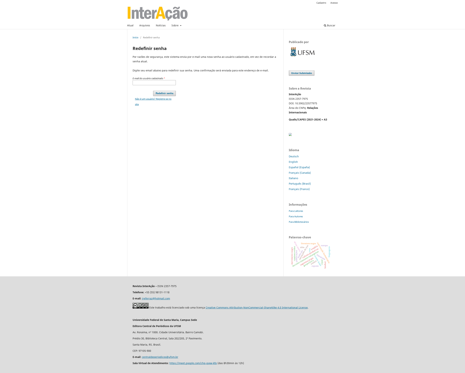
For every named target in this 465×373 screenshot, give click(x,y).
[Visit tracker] (290, 135)
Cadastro (321, 2)
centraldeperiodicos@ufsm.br (160, 357)
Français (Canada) (300, 172)
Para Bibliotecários (299, 221)
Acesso (334, 2)
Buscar (330, 25)
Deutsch (294, 156)
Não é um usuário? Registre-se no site (153, 101)
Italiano (293, 178)
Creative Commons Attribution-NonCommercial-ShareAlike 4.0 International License (257, 307)
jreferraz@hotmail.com (156, 298)
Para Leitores (296, 211)
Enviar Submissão (301, 73)
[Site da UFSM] (302, 57)
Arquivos (144, 25)
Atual (130, 25)
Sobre (175, 25)
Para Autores (296, 216)
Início (135, 37)
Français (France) (299, 189)
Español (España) (299, 167)
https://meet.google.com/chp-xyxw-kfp (193, 363)
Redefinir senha (164, 93)
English (293, 162)
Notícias (161, 25)
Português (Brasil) (300, 183)
